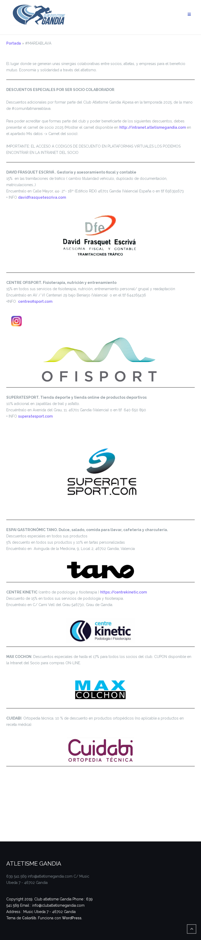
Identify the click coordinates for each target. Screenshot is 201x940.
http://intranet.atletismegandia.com (152, 127)
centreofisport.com (35, 301)
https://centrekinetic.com (123, 592)
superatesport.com (35, 416)
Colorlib (29, 918)
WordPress (71, 918)
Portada (13, 43)
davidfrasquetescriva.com (42, 197)
